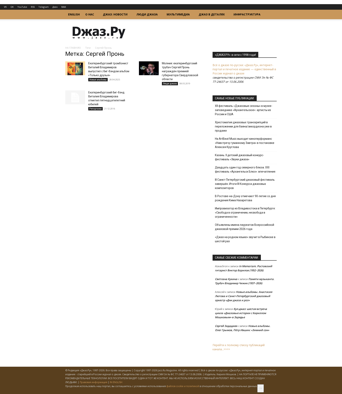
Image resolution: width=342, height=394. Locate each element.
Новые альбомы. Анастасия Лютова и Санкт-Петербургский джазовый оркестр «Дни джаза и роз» (243, 296)
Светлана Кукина (226, 279)
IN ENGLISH (116, 382)
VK (5, 6)
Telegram (43, 6)
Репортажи (95, 108)
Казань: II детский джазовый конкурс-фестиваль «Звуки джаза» (239, 157)
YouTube (22, 6)
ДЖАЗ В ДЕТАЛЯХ (212, 14)
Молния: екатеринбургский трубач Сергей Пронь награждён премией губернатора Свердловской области (180, 71)
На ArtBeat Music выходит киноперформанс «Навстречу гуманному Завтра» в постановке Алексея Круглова (244, 143)
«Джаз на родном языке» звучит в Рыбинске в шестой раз (245, 239)
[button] (272, 15)
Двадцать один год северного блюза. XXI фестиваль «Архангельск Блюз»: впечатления (245, 169)
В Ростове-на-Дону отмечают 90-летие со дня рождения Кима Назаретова (245, 198)
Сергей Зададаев (226, 326)
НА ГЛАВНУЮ (73, 47)
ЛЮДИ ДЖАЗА (147, 14)
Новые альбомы (97, 79)
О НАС (89, 14)
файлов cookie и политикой (182, 386)
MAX (63, 6)
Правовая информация (93, 382)
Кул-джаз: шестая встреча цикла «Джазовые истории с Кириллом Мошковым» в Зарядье (241, 313)
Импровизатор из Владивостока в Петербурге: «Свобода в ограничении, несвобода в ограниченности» (245, 212)
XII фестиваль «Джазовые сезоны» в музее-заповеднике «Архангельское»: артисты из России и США (243, 110)
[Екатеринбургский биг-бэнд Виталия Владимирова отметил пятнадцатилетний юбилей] (75, 97)
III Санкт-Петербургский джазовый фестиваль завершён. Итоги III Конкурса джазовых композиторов (245, 184)
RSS (33, 6)
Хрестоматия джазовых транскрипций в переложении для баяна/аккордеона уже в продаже (243, 126)
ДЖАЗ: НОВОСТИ (115, 14)
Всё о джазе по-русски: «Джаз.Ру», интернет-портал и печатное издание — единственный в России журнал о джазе (244, 69)
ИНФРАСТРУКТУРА (247, 14)
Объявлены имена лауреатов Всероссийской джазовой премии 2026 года (244, 227)
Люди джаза (170, 83)
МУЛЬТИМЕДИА (178, 14)
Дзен (55, 6)
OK (12, 6)
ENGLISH (74, 14)
